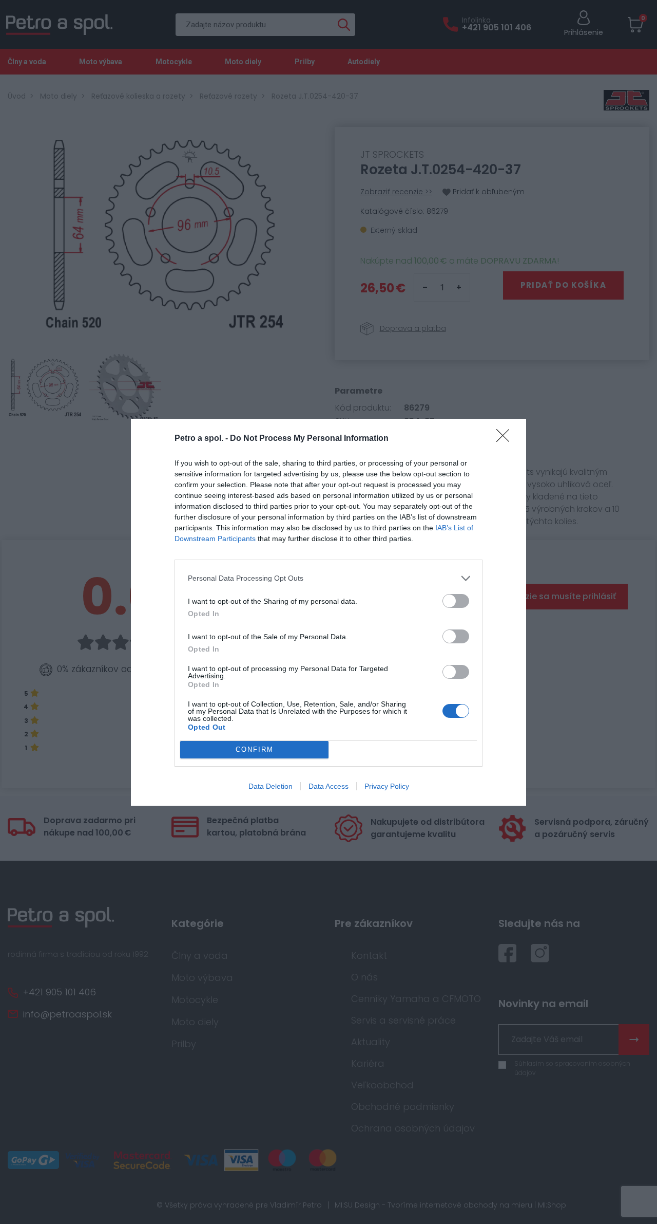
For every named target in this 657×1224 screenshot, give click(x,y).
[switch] (455, 601)
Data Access (328, 786)
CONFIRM (255, 749)
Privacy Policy (386, 786)
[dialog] (328, 612)
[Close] (506, 439)
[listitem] (328, 578)
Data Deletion (270, 786)
